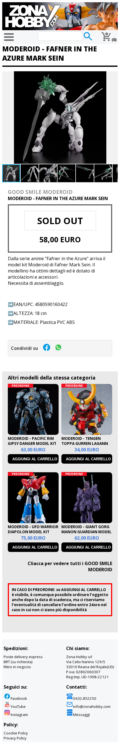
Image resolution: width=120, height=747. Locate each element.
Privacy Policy (15, 738)
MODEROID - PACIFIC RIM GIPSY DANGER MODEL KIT (32, 441)
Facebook (19, 698)
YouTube (18, 706)
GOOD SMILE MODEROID (40, 191)
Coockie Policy (16, 733)
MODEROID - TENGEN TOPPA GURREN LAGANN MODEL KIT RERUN (84, 443)
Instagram (19, 714)
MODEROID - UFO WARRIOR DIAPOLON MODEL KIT (33, 529)
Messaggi (81, 714)
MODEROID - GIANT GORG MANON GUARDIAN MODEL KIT (86, 531)
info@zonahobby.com (92, 706)
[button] (112, 76)
